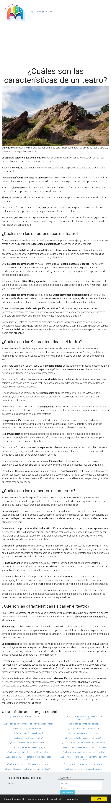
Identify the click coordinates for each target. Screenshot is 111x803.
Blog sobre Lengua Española (42, 12)
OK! (99, 798)
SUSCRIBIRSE (67, 793)
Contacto (11, 783)
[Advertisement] (55, 44)
